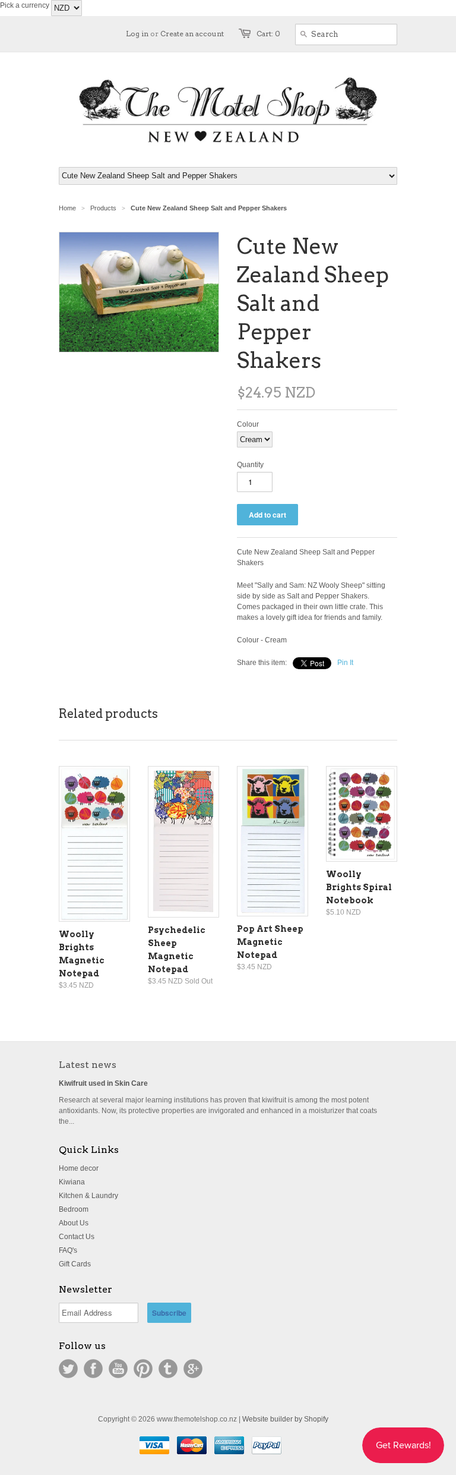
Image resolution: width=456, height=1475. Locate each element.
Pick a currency (25, 5)
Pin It (345, 662)
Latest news (87, 1064)
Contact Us (76, 1237)
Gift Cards (75, 1264)
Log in (137, 33)
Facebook (93, 1368)
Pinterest (143, 1368)
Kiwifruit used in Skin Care (103, 1083)
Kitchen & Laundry (88, 1196)
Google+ (192, 1368)
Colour (248, 424)
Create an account (192, 33)
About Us (73, 1223)
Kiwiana (72, 1182)
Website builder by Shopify (285, 1419)
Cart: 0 (268, 33)
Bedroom (73, 1209)
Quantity (250, 465)
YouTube (118, 1368)
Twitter (68, 1368)
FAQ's (68, 1250)
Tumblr (168, 1368)
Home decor (79, 1168)
